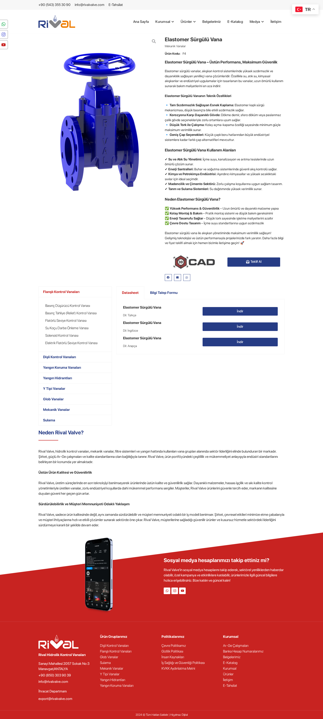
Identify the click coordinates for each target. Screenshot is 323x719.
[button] (168, 277)
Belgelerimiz (231, 657)
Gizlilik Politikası (172, 651)
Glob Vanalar (53, 399)
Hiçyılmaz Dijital (179, 714)
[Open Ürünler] (194, 21)
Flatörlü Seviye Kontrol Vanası (66, 320)
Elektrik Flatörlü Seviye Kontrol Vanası (71, 343)
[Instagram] (174, 591)
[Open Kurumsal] (172, 21)
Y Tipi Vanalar (54, 388)
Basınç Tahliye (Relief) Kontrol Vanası (71, 313)
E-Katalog (230, 663)
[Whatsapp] (167, 591)
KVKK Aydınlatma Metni (178, 668)
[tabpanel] (200, 326)
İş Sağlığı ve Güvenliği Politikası (183, 663)
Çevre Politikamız (174, 646)
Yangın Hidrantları (57, 378)
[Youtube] (182, 591)
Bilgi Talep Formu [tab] (164, 293)
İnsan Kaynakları (173, 657)
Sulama (49, 420)
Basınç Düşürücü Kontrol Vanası (67, 306)
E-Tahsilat (230, 685)
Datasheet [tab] (130, 293)
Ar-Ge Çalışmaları (236, 646)
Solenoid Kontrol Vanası (61, 335)
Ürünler (228, 674)
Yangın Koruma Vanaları (62, 367)
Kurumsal (229, 668)
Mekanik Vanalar (175, 46)
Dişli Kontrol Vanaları (59, 357)
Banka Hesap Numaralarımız (243, 651)
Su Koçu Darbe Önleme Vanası (67, 328)
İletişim (228, 680)
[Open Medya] (262, 21)
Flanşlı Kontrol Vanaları (61, 292)
